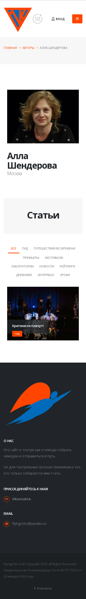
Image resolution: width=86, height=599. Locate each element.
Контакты (44, 588)
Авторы (28, 48)
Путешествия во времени (54, 248)
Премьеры (31, 257)
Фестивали (54, 257)
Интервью (46, 275)
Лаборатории (22, 266)
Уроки (65, 275)
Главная (10, 48)
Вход (59, 19)
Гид (25, 248)
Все (13, 248)
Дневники (24, 275)
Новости (46, 266)
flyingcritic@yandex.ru (29, 523)
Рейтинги (67, 266)
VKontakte (21, 499)
